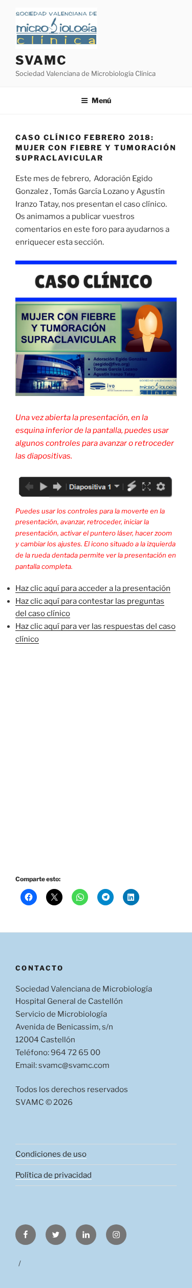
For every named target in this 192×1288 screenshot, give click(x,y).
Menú (101, 100)
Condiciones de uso (51, 1154)
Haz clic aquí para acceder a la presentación (92, 588)
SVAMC (41, 60)
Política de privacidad (53, 1175)
